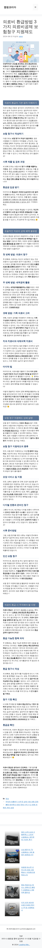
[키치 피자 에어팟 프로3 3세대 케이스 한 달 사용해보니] (12, 909)
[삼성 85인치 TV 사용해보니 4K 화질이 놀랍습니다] (12, 856)
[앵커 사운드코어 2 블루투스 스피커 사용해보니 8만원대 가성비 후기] (12, 839)
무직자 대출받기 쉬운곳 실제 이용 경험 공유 (22, 802)
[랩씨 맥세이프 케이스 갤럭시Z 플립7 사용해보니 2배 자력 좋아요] (12, 891)
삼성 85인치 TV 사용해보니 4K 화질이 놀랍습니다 (27, 852)
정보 (7, 799)
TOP (21, 936)
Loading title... (24, 945)
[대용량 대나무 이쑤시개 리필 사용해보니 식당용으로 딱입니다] (12, 874)
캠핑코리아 (10, 7)
